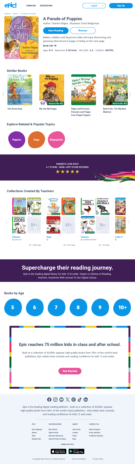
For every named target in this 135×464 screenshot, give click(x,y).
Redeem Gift (36, 439)
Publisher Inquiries (96, 436)
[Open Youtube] (61, 399)
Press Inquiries (94, 433)
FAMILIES (31, 5)
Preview (82, 30)
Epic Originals (37, 429)
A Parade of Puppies (28, 14)
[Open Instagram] (55, 399)
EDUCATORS (46, 5)
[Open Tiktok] (80, 399)
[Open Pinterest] (73, 399)
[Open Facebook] (49, 399)
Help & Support (94, 429)
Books (15, 14)
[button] (27, 222)
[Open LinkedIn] (86, 399)
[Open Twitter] (67, 399)
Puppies (7, 14)
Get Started (70, 371)
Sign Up (121, 5)
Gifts (33, 436)
